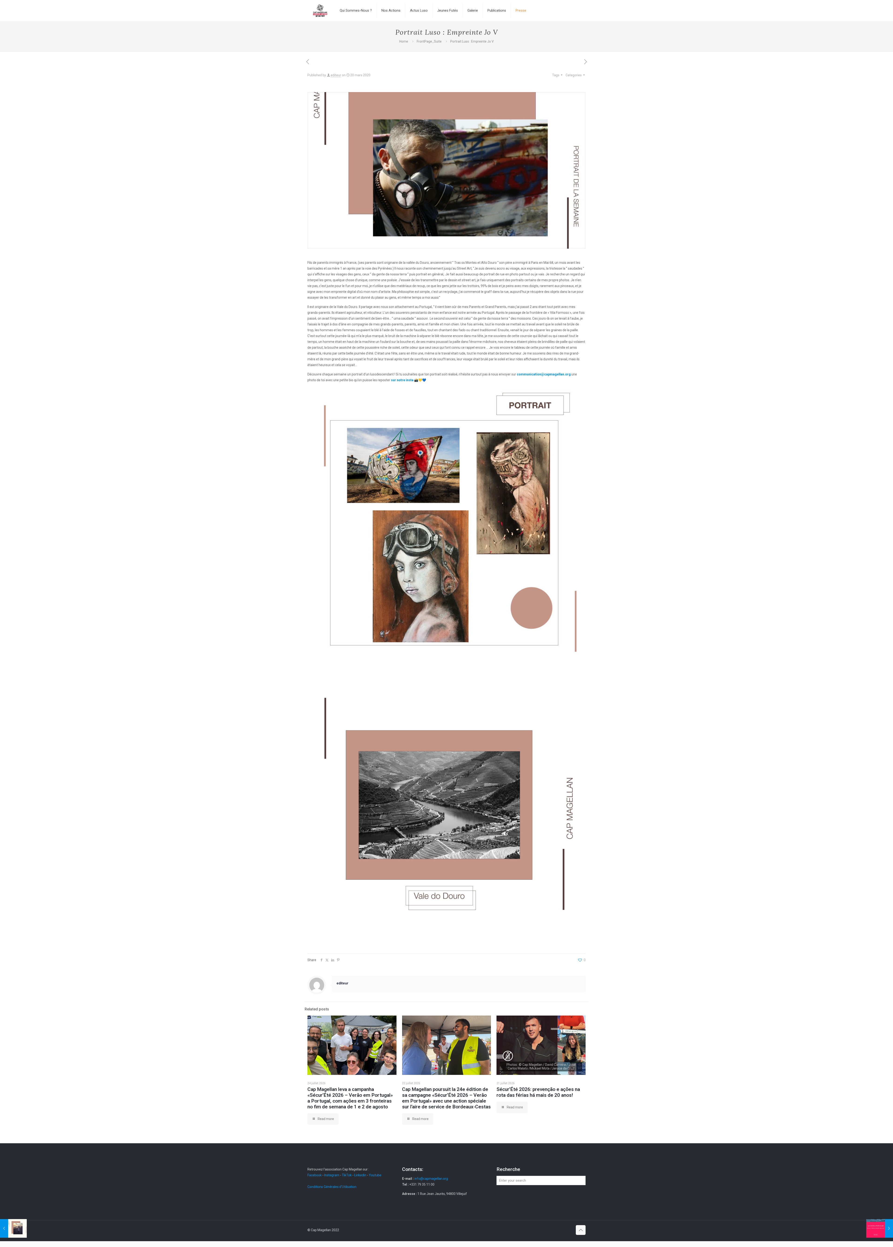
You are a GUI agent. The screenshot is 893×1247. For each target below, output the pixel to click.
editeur (336, 75)
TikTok (347, 1175)
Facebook (314, 1175)
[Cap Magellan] (320, 10)
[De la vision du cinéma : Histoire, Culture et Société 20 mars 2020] (879, 1228)
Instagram (331, 1175)
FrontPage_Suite (429, 41)
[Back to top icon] (581, 1230)
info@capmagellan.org (431, 1178)
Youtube (375, 1175)
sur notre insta (402, 380)
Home (403, 41)
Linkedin (360, 1175)
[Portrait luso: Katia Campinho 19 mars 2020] (13, 1228)
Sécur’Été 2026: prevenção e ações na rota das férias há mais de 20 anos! (538, 1092)
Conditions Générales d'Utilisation (331, 1187)
